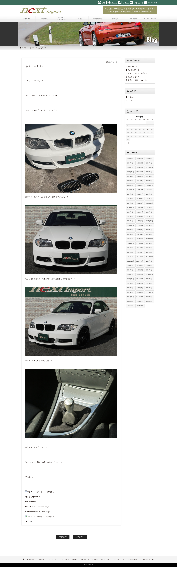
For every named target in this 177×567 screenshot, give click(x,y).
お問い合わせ (132, 559)
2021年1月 (140, 256)
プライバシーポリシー (147, 559)
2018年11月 (130, 297)
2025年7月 (140, 176)
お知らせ (131, 97)
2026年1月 (140, 167)
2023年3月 (149, 216)
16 (152, 129)
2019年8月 (130, 283)
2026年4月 (140, 163)
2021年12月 (149, 238)
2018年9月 (149, 297)
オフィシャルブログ (118, 559)
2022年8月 (130, 230)
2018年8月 (130, 301)
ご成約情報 (40, 559)
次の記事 (79, 537)
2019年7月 (140, 283)
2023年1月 (140, 221)
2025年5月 (130, 181)
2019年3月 (149, 288)
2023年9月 (149, 207)
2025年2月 (130, 185)
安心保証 (75, 559)
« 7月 (128, 143)
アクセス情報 (105, 559)
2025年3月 (149, 181)
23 (152, 133)
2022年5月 (130, 234)
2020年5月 (130, 270)
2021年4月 (140, 252)
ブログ (26, 48)
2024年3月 (149, 198)
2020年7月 (140, 265)
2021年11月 (130, 243)
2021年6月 (149, 247)
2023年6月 (149, 212)
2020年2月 (130, 274)
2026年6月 (149, 158)
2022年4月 (140, 234)
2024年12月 (149, 185)
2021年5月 (130, 252)
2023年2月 (130, 221)
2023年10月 (139, 207)
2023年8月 (130, 212)
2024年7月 (140, 194)
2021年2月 (130, 256)
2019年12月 (149, 274)
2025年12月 (149, 167)
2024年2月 (130, 203)
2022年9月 (149, 225)
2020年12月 (149, 256)
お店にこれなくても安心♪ (137, 73)
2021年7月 (140, 247)
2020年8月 (130, 265)
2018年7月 (140, 301)
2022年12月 (149, 221)
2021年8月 (130, 247)
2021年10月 (139, 243)
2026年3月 (149, 163)
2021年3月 (149, 252)
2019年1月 (140, 292)
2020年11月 (130, 261)
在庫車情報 (30, 559)
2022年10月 (139, 225)
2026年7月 (140, 158)
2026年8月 (130, 158)
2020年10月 (139, 261)
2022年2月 (130, 238)
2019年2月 (130, 292)
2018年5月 (130, 305)
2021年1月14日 (112, 62)
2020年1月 (140, 274)
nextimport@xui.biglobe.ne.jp (37, 512)
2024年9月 (149, 189)
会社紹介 (95, 559)
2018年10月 (139, 297)
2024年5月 (130, 198)
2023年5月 (130, 216)
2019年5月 (130, 288)
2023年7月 (140, 212)
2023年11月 (130, 207)
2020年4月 (140, 270)
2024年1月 (140, 203)
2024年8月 (130, 194)
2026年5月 (130, 163)
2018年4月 (140, 305)
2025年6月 (149, 176)
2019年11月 (130, 279)
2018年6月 (149, 301)
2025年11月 (130, 172)
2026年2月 (130, 167)
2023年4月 (140, 216)
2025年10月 (139, 172)
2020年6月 (149, 265)
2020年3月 (149, 270)
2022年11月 (130, 225)
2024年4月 (140, 198)
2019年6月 (149, 283)
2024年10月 (139, 189)
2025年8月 (130, 176)
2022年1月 (140, 238)
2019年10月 (139, 279)
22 (148, 133)
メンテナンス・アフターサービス (58, 559)
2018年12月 (149, 292)
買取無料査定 (85, 559)
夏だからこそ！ (133, 77)
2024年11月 (130, 189)
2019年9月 (149, 279)
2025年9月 (149, 172)
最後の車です (133, 66)
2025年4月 (140, 181)
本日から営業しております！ (139, 80)
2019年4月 (140, 288)
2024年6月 (149, 194)
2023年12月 (149, 203)
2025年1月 (140, 185)
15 (148, 129)
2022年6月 (149, 230)
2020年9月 (149, 261)
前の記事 (63, 537)
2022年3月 (149, 234)
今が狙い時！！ (133, 70)
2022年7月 (140, 230)
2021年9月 (149, 243)
